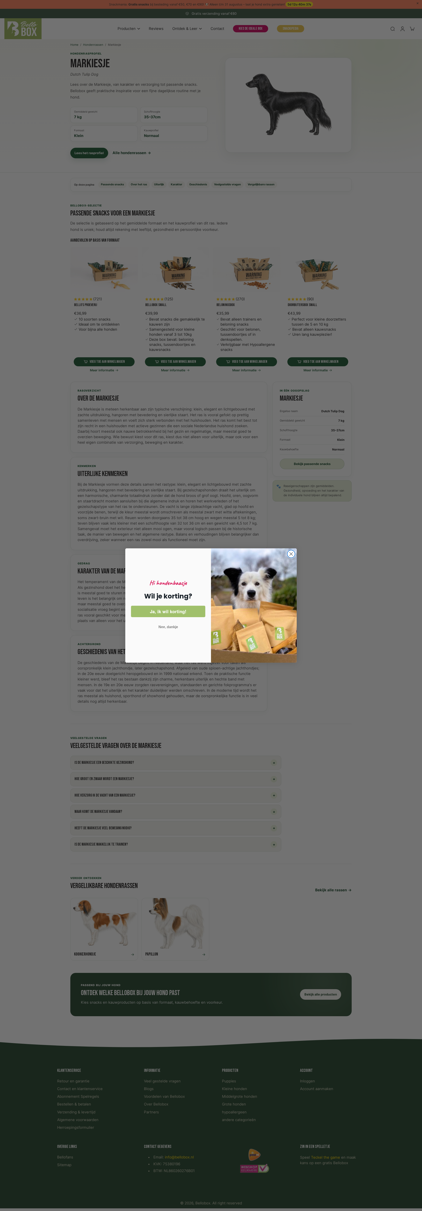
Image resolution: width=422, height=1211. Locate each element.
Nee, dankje (168, 627)
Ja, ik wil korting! (168, 611)
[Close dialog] (291, 554)
